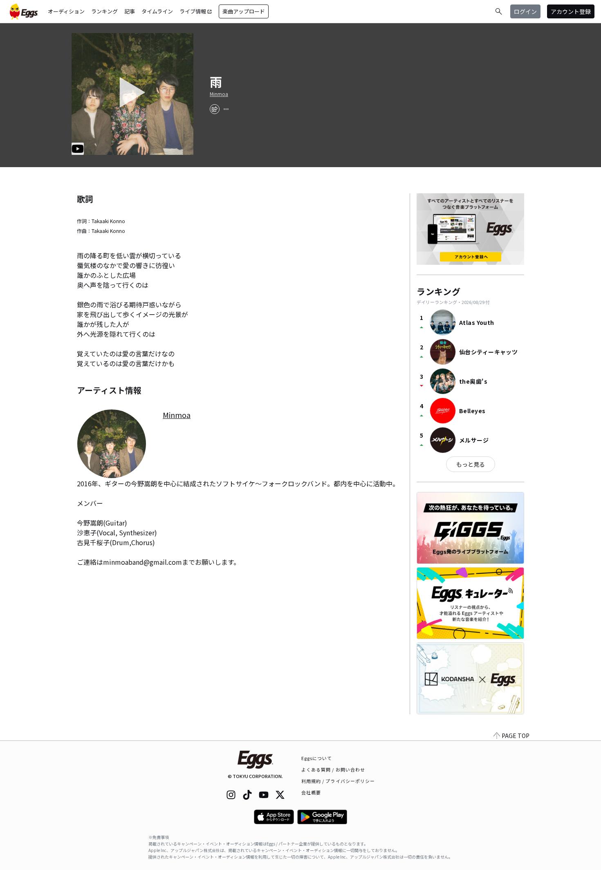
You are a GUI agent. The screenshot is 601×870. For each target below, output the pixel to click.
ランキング (104, 11)
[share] (215, 109)
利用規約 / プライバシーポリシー (338, 781)
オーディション (66, 11)
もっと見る (470, 464)
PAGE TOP (515, 735)
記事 (129, 11)
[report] (226, 109)
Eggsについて (316, 758)
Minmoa (219, 94)
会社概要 (311, 792)
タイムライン (157, 11)
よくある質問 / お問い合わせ (333, 769)
